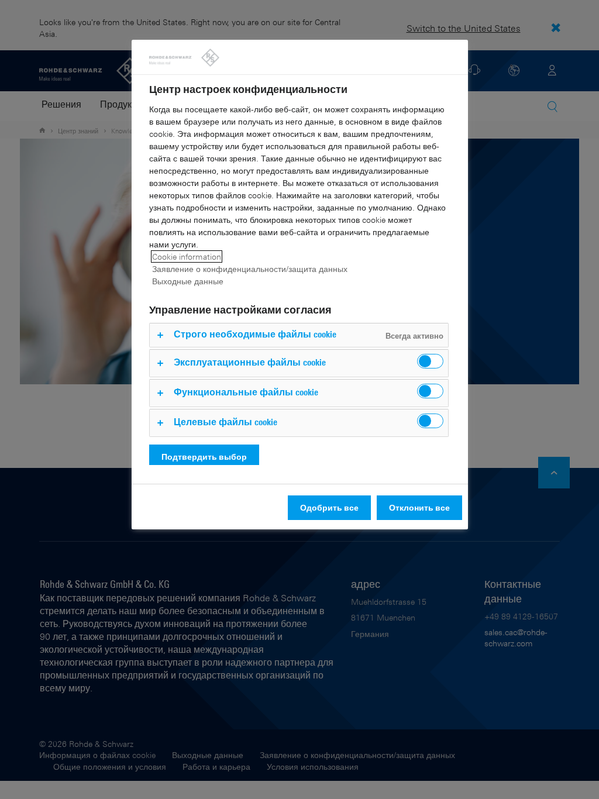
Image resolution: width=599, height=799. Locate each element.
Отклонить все (419, 507)
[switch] (430, 361)
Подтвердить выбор (204, 457)
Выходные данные (187, 281)
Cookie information (186, 256)
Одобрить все (329, 507)
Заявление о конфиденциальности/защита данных (249, 269)
